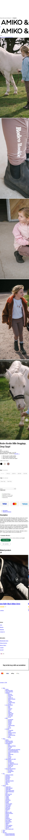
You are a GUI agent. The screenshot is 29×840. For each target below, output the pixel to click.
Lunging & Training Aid (13, 751)
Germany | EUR (3, 682)
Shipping (2, 629)
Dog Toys (7, 779)
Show (9, 700)
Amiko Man (8, 789)
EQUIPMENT (8, 743)
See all (9, 703)
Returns (1, 627)
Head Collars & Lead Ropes (14, 749)
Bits (9, 744)
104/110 (2, 473)
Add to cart (3, 490)
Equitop (7, 802)
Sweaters (10, 701)
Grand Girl (7, 807)
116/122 (8, 473)
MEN (6, 718)
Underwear (10, 714)
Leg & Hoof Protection (13, 750)
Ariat (6, 792)
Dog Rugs (7, 778)
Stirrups (9, 756)
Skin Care (7, 782)
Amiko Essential (8, 788)
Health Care (10, 765)
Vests (9, 726)
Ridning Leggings (12, 732)
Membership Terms (4, 640)
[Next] (26, 420)
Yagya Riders (8, 826)
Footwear (10, 708)
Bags (9, 706)
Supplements (11, 771)
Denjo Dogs (8, 800)
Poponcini (7, 818)
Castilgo (7, 797)
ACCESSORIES (9, 705)
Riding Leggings (11, 699)
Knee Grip (3, 481)
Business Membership (10, 835)
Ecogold (7, 801)
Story (4, 831)
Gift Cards (10, 715)
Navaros (7, 814)
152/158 (25, 473)
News (4, 830)
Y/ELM (7, 827)
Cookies (2, 647)
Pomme (7, 816)
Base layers (10, 695)
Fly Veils (10, 747)
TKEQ (6, 824)
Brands (4, 785)
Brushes (10, 761)
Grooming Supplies (9, 780)
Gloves (9, 709)
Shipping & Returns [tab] (7, 511)
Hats (9, 711)
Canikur (7, 796)
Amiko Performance (9, 791)
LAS (6, 810)
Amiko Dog (8, 786)
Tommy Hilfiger (8, 825)
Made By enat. (8, 812)
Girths (9, 748)
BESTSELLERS (9, 690)
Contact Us (2, 631)
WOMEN (7, 693)
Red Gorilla (7, 820)
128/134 (13, 473)
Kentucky (7, 809)
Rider (4, 688)
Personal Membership (10, 833)
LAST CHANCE (9, 691)
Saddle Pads (10, 754)
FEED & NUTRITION (10, 768)
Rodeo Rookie (8, 821)
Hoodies (10, 723)
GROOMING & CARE (10, 759)
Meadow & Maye (9, 813)
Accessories (10, 719)
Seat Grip (9, 481)
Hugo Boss (7, 808)
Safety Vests (10, 713)
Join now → (17, 453)
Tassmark (7, 822)
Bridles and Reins (12, 745)
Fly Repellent (11, 762)
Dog (4, 773)
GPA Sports (7, 806)
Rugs (9, 753)
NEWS (6, 689)
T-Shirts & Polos (11, 735)
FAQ (1, 625)
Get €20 (1, 649)
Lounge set (10, 697)
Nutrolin (7, 815)
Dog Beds (7, 776)
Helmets (10, 712)
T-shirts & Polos (11, 702)
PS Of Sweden (8, 819)
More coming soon (9, 829)
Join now (5, 832)
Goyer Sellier (8, 804)
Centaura (7, 798)
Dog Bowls (7, 777)
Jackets (9, 696)
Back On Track (8, 794)
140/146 (19, 473)
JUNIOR (7, 729)
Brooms (9, 760)
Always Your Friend (9, 790)
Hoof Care (10, 766)
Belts (9, 707)
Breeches (10, 694)
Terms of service (3, 643)
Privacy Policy (3, 645)
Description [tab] (5, 510)
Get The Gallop (8, 803)
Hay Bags (10, 770)
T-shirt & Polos (11, 725)
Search (14, 18)
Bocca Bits (7, 795)
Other (6, 783)
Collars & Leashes (9, 774)
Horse (4, 738)
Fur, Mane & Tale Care (13, 764)
